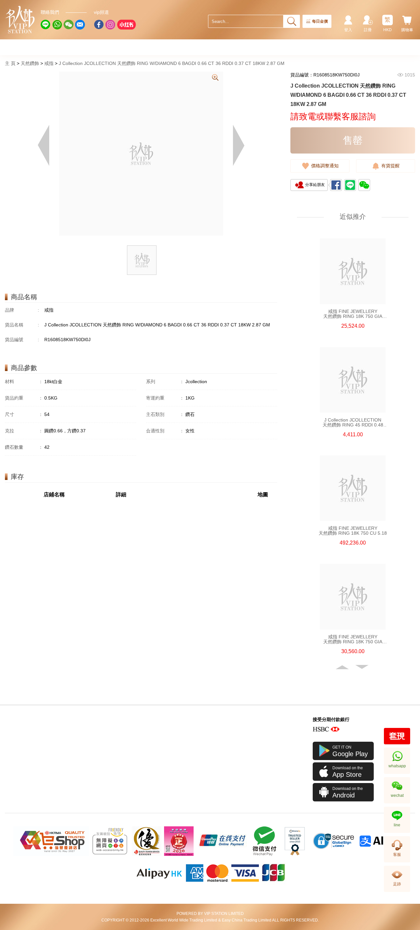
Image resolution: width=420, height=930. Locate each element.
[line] (46, 25)
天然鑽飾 (30, 63)
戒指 (48, 63)
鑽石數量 (24, 447)
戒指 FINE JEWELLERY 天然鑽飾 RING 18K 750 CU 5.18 (353, 531)
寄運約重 (165, 398)
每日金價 (320, 21)
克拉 (24, 430)
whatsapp (397, 766)
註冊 (368, 30)
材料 (24, 381)
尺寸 (24, 414)
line (397, 825)
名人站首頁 (20, 19)
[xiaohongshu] (126, 25)
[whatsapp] (57, 25)
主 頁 (10, 63)
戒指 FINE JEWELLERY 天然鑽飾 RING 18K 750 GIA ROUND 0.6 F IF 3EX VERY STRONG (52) (352, 639)
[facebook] (99, 25)
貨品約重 (24, 398)
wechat (397, 795)
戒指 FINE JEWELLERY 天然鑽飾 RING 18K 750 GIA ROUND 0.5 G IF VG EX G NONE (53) (352, 314)
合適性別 (165, 430)
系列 (165, 381)
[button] (343, 667)
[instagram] (110, 25)
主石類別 (165, 414)
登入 (348, 30)
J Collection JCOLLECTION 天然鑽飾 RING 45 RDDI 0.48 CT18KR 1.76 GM (353, 422)
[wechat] (69, 25)
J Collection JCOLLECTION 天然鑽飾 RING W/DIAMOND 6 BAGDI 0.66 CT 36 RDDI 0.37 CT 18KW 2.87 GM (171, 63)
